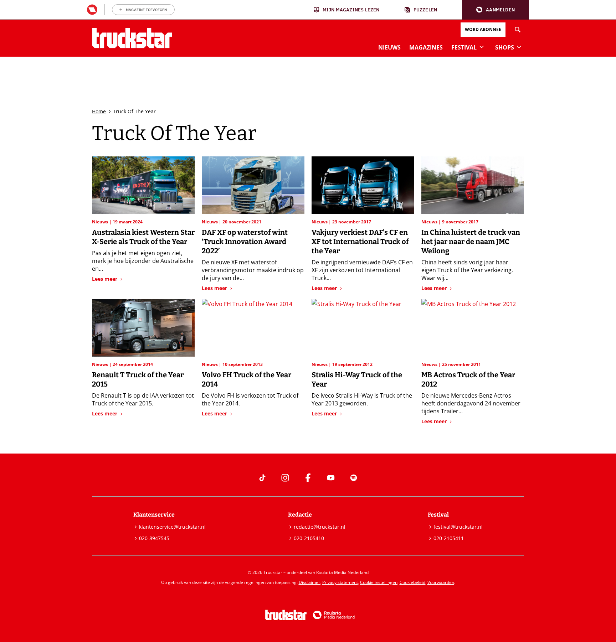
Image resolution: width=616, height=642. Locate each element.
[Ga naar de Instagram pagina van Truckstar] (285, 478)
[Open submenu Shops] (519, 46)
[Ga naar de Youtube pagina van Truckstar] (331, 478)
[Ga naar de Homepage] (132, 38)
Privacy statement (340, 582)
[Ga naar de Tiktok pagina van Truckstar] (262, 478)
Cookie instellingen (378, 582)
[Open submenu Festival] (482, 46)
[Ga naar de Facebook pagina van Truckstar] (308, 478)
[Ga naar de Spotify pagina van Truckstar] (353, 478)
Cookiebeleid (412, 582)
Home (99, 111)
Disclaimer (309, 582)
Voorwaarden (440, 582)
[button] (495, 10)
